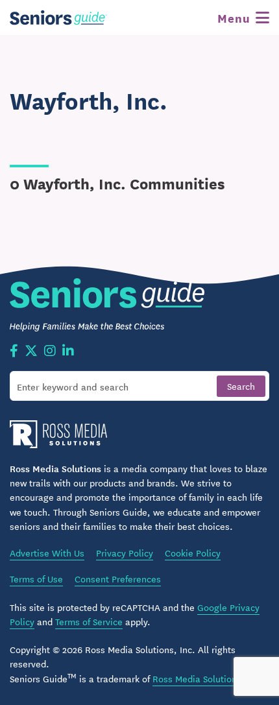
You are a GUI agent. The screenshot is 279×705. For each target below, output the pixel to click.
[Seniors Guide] (58, 17)
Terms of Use (36, 578)
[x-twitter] (31, 351)
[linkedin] (68, 351)
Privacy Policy (124, 552)
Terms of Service (89, 621)
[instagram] (50, 351)
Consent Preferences (118, 578)
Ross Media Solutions (196, 678)
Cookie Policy (193, 552)
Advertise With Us (47, 552)
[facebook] (14, 351)
